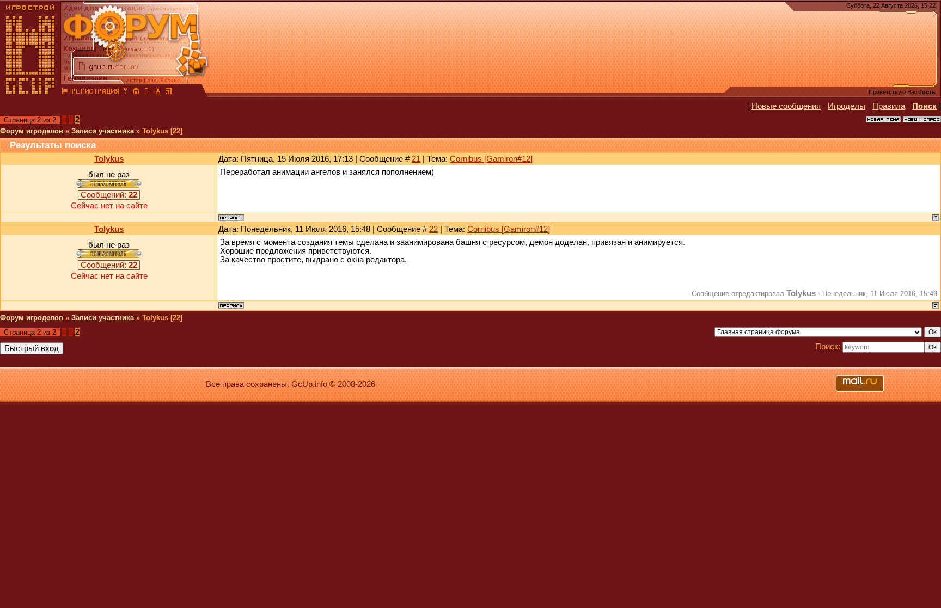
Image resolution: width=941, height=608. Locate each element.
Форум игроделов (31, 131)
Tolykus (109, 159)
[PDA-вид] (157, 92)
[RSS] (168, 92)
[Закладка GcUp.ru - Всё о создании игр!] (147, 92)
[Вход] (125, 92)
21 (416, 159)
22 (433, 229)
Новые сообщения (786, 106)
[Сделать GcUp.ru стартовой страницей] (136, 92)
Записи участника (102, 131)
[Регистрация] (95, 92)
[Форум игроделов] (64, 92)
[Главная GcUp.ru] (30, 92)
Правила (888, 106)
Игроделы (846, 106)
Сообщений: (109, 195)
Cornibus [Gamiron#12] (491, 159)
